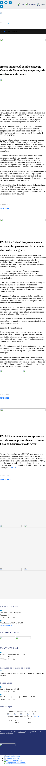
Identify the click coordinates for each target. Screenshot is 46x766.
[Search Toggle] (1, 23)
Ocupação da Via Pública (16, 763)
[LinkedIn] (1, 6)
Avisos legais (9, 733)
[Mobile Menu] (8, 23)
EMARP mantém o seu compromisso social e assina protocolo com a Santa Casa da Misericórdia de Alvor (22, 440)
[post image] (23, 49)
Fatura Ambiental (12, 758)
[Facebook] (1, 2)
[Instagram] (10, 2)
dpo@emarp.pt (21, 732)
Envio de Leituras (13, 756)
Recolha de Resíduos (14, 760)
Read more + (5, 208)
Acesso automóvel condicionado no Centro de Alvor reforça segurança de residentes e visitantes (22, 70)
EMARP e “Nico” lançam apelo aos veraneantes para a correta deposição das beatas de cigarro (22, 246)
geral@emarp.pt (6, 625)
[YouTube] (5, 2)
